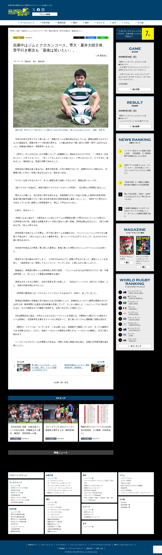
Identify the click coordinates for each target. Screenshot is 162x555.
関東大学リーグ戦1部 (55, 522)
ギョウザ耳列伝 (126, 490)
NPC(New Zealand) (90, 490)
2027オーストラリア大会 (19, 488)
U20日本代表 (15, 529)
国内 (75, 23)
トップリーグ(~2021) (55, 507)
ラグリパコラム (126, 478)
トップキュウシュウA (55, 517)
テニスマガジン (61, 545)
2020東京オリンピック (91, 517)
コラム (127, 23)
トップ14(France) (89, 500)
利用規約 (62, 548)
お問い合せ (99, 548)
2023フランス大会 (17, 493)
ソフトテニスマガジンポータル (100, 545)
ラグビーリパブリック (19, 11)
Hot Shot (123, 502)
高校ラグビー (52, 531)
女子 (114, 23)
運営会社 (89, 548)
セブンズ (100, 23)
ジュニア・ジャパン (18, 526)
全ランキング (136, 346)
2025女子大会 (15, 490)
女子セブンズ (88, 514)
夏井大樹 (41, 61)
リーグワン (51, 505)
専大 (34, 61)
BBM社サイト (33, 545)
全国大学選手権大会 (54, 529)
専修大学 (28, 61)
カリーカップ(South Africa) (93, 493)
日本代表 (46, 23)
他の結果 (135, 126)
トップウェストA (53, 514)
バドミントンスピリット (78, 545)
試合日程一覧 (125, 505)
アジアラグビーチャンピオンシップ (60, 490)
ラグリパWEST (126, 481)
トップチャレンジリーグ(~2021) (58, 510)
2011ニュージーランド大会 (20, 500)
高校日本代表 (15, 531)
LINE (103, 38)
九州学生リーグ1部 (54, 526)
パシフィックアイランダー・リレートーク (135, 493)
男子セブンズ (88, 512)
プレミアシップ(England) (92, 495)
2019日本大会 (15, 495)
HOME (12, 31)
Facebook (91, 38)
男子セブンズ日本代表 (18, 519)
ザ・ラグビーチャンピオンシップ (59, 483)
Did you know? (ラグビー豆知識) (131, 485)
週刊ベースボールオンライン (124, 545)
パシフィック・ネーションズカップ (60, 488)
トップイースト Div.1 (55, 512)
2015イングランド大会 (18, 497)
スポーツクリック (47, 545)
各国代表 (61, 23)
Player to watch (125, 483)
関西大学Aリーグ (53, 524)
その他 (140, 23)
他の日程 (135, 89)
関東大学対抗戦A (53, 519)
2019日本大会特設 (17, 502)
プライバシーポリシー (75, 548)
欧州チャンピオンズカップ (93, 485)
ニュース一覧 (15, 485)
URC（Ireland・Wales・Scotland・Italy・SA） (99, 498)
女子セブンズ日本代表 (18, 522)
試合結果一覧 (125, 507)
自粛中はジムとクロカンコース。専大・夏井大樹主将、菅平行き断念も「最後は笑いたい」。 (53, 31)
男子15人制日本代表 (18, 514)
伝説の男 (124, 488)
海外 (87, 23)
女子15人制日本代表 (18, 517)
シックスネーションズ (55, 481)
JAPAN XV (14, 524)
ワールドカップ (27, 23)
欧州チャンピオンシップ (56, 493)
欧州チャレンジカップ (91, 488)
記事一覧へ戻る (61, 382)
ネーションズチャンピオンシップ (59, 485)
